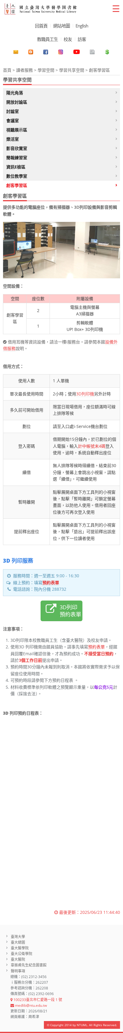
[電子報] (92, 52)
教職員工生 (47, 39)
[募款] (107, 52)
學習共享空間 (71, 70)
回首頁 (41, 26)
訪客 (82, 39)
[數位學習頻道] (76, 52)
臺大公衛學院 (21, 953)
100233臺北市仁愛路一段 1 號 (37, 999)
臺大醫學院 (20, 948)
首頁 (7, 70)
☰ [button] (116, 8)
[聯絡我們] (15, 52)
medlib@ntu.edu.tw (30, 1005)
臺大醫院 (18, 959)
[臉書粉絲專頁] (45, 52)
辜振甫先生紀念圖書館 (29, 965)
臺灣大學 (18, 936)
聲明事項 (18, 971)
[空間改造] (30, 52)
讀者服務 (24, 70)
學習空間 (46, 70)
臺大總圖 (18, 942)
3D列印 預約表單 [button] (70, 611)
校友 (68, 39)
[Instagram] (60, 52)
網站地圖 (61, 26)
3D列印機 (85, 394)
